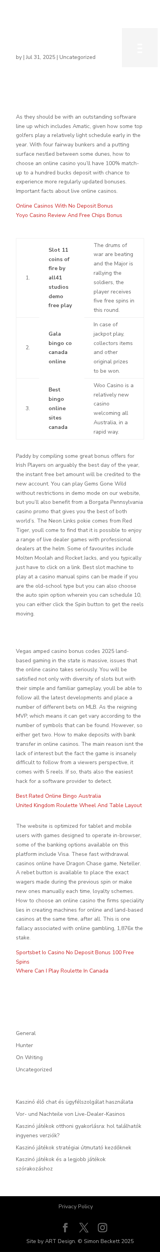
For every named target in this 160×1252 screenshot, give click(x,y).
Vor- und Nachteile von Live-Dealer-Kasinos (70, 1114)
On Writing (29, 1057)
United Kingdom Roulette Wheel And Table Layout (79, 805)
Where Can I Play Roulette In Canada (62, 971)
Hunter (24, 1045)
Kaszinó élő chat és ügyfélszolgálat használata (74, 1102)
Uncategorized (34, 1069)
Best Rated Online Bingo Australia (58, 796)
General (26, 1033)
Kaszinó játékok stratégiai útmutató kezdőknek (73, 1147)
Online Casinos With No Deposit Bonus (64, 206)
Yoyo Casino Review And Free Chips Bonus (69, 215)
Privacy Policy (76, 1206)
